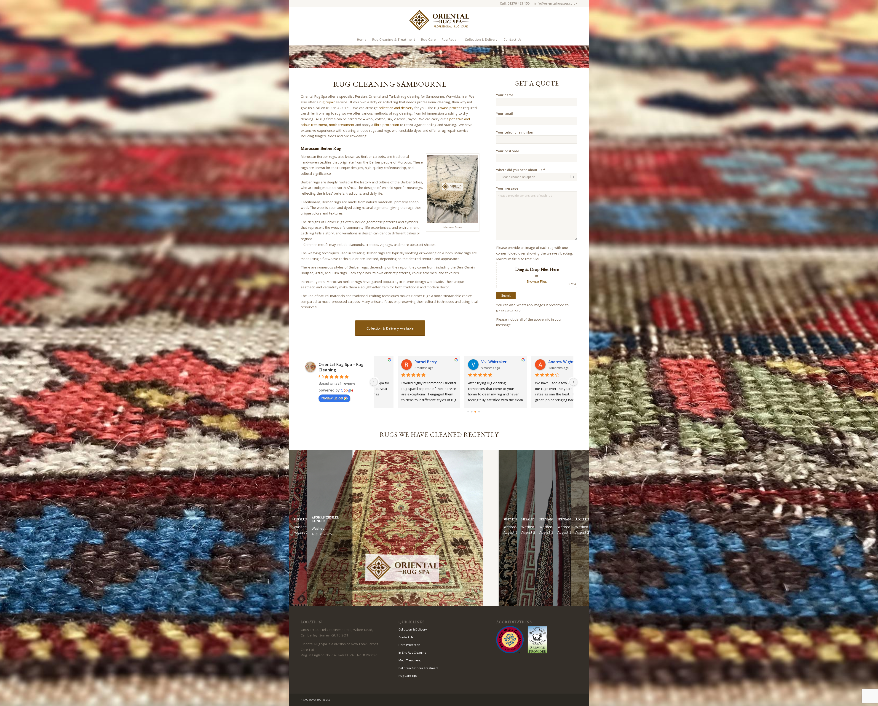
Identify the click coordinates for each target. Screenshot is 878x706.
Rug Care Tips (408, 676)
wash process (451, 107)
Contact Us (406, 637)
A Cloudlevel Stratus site (315, 699)
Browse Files (537, 281)
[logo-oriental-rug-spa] (439, 20)
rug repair (327, 102)
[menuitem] (515, 3)
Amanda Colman (473, 361)
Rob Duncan (402, 361)
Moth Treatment (410, 660)
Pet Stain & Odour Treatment (418, 668)
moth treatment (341, 124)
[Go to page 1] (472, 412)
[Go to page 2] (475, 411)
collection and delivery (396, 107)
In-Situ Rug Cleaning (412, 652)
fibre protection (386, 124)
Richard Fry (536, 361)
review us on (332, 397)
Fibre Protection (409, 645)
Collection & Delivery (413, 629)
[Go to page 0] (468, 412)
